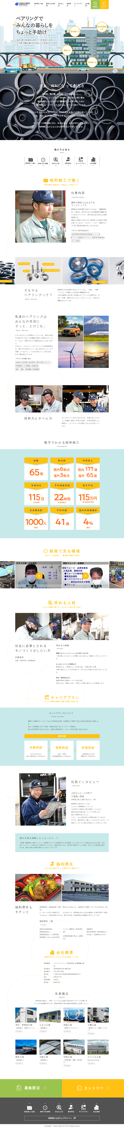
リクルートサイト (24, 6)
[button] (19, 270)
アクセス (18, 1031)
